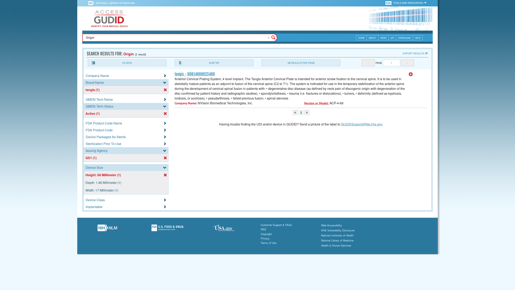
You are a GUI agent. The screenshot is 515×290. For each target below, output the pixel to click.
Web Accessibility (331, 225)
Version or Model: (316, 103)
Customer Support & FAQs (276, 225)
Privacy (265, 238)
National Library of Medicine (115, 3)
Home (361, 37)
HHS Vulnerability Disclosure (337, 230)
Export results (413, 53)
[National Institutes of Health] (92, 3)
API (392, 37)
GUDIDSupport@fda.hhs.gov (361, 124)
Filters (127, 62)
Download (404, 37)
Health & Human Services (336, 245)
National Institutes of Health (337, 235)
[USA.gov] (227, 229)
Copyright (266, 234)
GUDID (109, 18)
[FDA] (388, 2)
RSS (263, 229)
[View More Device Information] (411, 74)
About (372, 37)
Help (417, 37)
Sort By (214, 62)
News (383, 37)
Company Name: (186, 103)
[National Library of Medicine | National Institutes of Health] (107, 229)
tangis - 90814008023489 (195, 74)
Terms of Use (268, 243)
